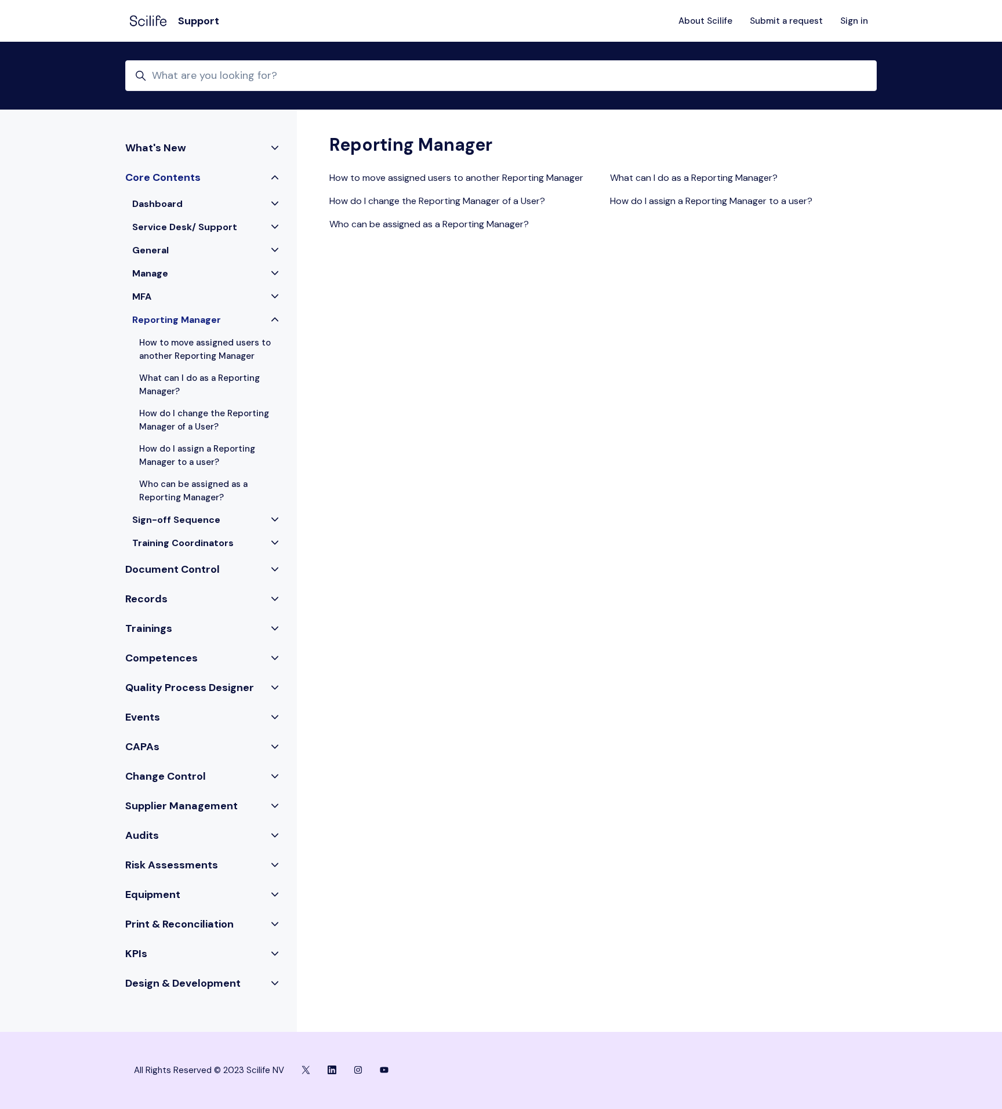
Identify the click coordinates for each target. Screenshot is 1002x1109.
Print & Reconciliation (179, 924)
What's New (155, 148)
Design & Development (183, 983)
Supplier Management (181, 806)
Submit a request (786, 21)
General (150, 250)
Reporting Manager (176, 320)
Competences (161, 658)
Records (146, 599)
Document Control (172, 569)
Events (142, 717)
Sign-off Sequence (176, 520)
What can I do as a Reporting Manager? (694, 178)
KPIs (136, 954)
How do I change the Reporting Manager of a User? (437, 201)
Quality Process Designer (189, 688)
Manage (150, 273)
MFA (141, 296)
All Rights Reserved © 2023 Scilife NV (209, 1070)
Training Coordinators (183, 543)
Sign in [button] (854, 21)
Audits (142, 835)
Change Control (165, 776)
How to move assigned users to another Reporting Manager (456, 178)
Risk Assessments (171, 865)
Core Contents (163, 177)
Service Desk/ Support (184, 227)
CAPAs (142, 747)
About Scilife (705, 21)
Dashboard (157, 204)
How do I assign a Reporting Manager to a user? (711, 201)
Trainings (148, 628)
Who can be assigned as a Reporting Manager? (429, 224)
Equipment (152, 894)
